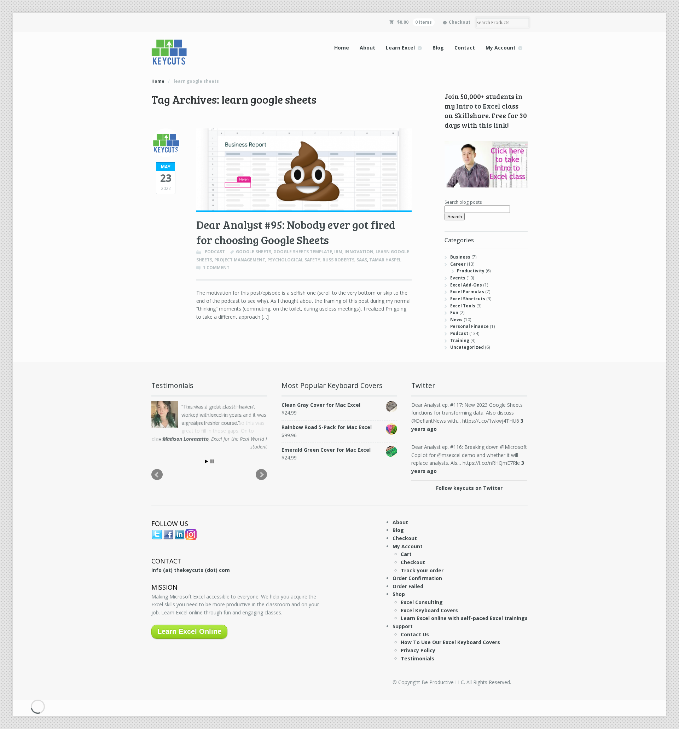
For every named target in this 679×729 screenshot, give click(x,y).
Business (460, 257)
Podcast (215, 252)
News (456, 320)
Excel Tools (462, 306)
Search (454, 216)
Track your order (422, 570)
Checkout (459, 22)
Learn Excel (400, 47)
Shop (399, 594)
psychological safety (293, 260)
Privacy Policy (418, 650)
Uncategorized (467, 347)
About (367, 47)
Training (459, 340)
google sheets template (302, 252)
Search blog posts (463, 202)
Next (261, 473)
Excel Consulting (422, 602)
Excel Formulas (467, 292)
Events (457, 278)
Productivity (470, 271)
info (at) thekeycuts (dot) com (190, 570)
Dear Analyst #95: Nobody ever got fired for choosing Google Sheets (295, 232)
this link (493, 124)
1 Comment (216, 268)
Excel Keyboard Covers (429, 610)
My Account (501, 47)
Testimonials (417, 658)
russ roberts (338, 260)
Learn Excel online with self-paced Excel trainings (464, 618)
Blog (438, 47)
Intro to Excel (478, 105)
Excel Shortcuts (467, 299)
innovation (358, 252)
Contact (464, 47)
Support (403, 626)
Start (206, 460)
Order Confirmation (417, 578)
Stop (212, 460)
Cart (406, 554)
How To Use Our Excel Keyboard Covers (450, 642)
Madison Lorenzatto (186, 438)
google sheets (253, 252)
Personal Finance (469, 326)
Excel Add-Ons (466, 285)
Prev (157, 473)
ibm (338, 252)
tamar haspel (385, 260)
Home (341, 47)
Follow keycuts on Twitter (469, 488)
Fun (454, 312)
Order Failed (408, 586)
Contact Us (415, 634)
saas (361, 260)
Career (458, 264)
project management (239, 260)
